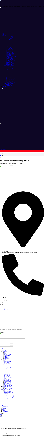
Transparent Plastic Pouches (11, 67)
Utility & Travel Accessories (9, 83)
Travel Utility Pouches (10, 85)
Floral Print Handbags (10, 53)
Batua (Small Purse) (9, 70)
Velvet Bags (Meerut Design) (11, 56)
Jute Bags (6, 393)
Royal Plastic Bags (9, 61)
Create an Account (3, 419)
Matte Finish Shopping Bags (11, 74)
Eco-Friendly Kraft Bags (8, 392)
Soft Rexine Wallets (9, 62)
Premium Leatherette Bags (10, 60)
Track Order (6, 323)
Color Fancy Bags (9, 46)
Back (5, 352)
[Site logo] (6, 31)
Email (1, 331)
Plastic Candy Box (7, 361)
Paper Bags (8, 76)
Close (1, 414)
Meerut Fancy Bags (9, 58)
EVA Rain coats (7, 358)
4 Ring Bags (8, 44)
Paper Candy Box (7, 362)
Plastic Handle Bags (9, 77)
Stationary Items (7, 355)
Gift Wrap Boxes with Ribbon (11, 39)
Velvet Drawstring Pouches (11, 68)
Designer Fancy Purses (10, 50)
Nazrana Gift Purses (9, 59)
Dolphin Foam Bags (9, 51)
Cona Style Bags (9, 47)
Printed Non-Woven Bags (10, 79)
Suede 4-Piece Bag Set (10, 63)
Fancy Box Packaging (10, 37)
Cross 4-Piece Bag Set (10, 48)
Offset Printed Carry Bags (10, 75)
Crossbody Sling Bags (10, 49)
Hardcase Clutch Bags (10, 54)
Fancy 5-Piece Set (9, 52)
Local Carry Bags (9, 72)
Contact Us (6, 309)
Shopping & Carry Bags (8, 69)
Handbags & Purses (7, 42)
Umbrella (5, 356)
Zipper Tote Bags (9, 64)
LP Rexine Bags (9, 57)
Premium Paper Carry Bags (11, 78)
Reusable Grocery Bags (10, 80)
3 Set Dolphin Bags (9, 43)
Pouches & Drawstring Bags (9, 65)
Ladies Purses (8, 55)
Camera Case (8, 84)
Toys (5, 353)
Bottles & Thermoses (7, 354)
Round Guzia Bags (9, 81)
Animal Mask (6, 357)
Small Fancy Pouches (10, 66)
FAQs (5, 308)
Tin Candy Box (7, 363)
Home (1, 155)
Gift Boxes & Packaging (8, 36)
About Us (6, 307)
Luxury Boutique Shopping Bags (12, 73)
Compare (3, 410)
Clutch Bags (8, 45)
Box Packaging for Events (10, 38)
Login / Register (5, 411)
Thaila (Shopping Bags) (10, 82)
